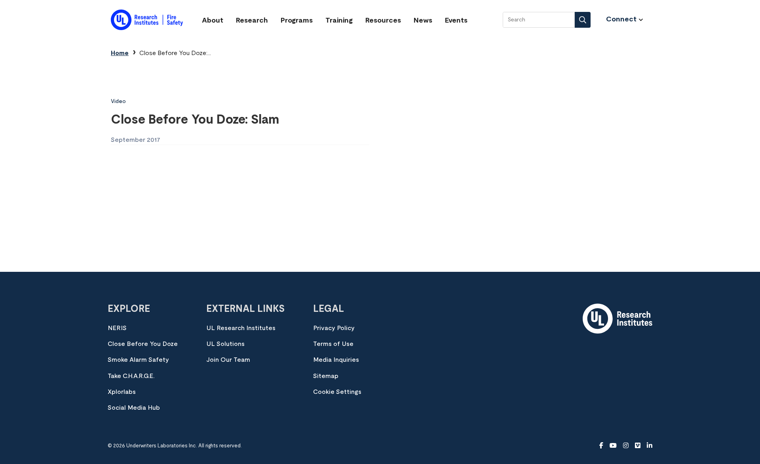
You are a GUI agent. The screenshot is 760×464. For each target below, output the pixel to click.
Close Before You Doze (143, 344)
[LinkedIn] (649, 445)
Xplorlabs (122, 392)
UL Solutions (225, 344)
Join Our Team (228, 360)
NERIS (117, 328)
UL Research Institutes (241, 328)
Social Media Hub (134, 408)
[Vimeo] (637, 445)
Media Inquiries (336, 360)
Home (120, 53)
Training (339, 20)
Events (456, 20)
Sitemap (325, 376)
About (212, 20)
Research (252, 20)
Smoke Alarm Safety (138, 360)
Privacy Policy (334, 328)
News (423, 20)
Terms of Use (333, 344)
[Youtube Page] (613, 445)
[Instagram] (626, 445)
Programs (297, 20)
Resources (383, 20)
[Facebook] (601, 445)
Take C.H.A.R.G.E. (131, 376)
